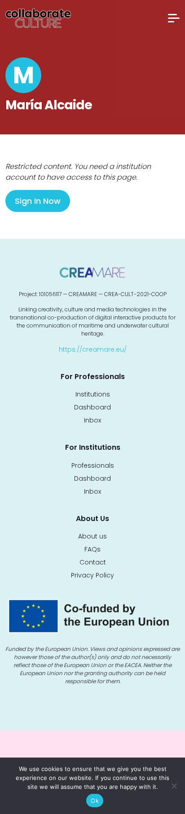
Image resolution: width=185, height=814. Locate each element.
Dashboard (92, 407)
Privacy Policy (92, 575)
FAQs (92, 549)
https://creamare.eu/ (93, 349)
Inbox (92, 420)
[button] (174, 18)
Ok (95, 800)
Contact (92, 562)
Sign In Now (38, 201)
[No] (173, 785)
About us (92, 536)
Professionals (92, 465)
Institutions (92, 394)
